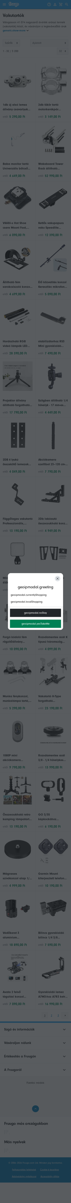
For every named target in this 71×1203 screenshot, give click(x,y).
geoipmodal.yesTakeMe (36, 623)
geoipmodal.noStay (35, 612)
